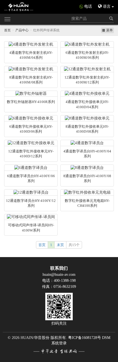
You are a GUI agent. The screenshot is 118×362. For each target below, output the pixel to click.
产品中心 (22, 30)
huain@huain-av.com (59, 274)
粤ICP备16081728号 (84, 338)
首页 (7, 30)
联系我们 (59, 268)
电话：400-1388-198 (59, 281)
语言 (107, 6)
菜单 (109, 30)
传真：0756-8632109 (59, 287)
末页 (60, 245)
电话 (88, 6)
